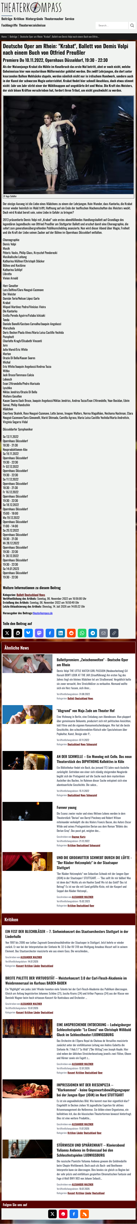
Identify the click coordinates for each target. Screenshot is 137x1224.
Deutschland (32, 595)
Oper (92, 905)
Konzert (20, 966)
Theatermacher (54, 18)
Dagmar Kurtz (78, 836)
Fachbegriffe (9, 25)
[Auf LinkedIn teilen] (60, 633)
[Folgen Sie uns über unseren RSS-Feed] (84, 1214)
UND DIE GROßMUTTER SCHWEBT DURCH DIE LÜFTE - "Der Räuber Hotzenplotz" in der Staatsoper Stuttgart (94, 862)
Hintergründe (34, 18)
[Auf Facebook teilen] (50, 633)
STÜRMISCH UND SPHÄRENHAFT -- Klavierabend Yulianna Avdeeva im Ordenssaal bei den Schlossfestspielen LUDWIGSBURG (91, 1150)
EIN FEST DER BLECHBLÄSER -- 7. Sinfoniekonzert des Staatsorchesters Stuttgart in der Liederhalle (66, 934)
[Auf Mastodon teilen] (39, 633)
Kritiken (19, 18)
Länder (37, 966)
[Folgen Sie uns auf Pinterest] (63, 1214)
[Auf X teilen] (7, 633)
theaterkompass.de (43, 613)
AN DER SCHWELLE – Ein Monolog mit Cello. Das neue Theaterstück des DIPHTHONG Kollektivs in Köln (94, 759)
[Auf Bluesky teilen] (28, 633)
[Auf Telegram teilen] (92, 633)
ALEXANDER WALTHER (82, 897)
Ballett (20, 595)
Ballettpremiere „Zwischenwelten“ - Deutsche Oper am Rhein (92, 662)
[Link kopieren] (114, 633)
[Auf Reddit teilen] (71, 633)
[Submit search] (132, 25)
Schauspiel (91, 744)
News (42, 595)
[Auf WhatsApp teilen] (82, 633)
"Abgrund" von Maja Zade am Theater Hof (86, 710)
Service (69, 18)
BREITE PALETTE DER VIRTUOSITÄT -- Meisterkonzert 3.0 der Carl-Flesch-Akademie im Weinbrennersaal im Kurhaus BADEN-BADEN (66, 980)
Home (4, 36)
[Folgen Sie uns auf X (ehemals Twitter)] (52, 1214)
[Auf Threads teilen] (18, 633)
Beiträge (6, 18)
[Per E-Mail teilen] (103, 633)
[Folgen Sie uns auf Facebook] (74, 1214)
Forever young (67, 807)
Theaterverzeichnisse (32, 25)
